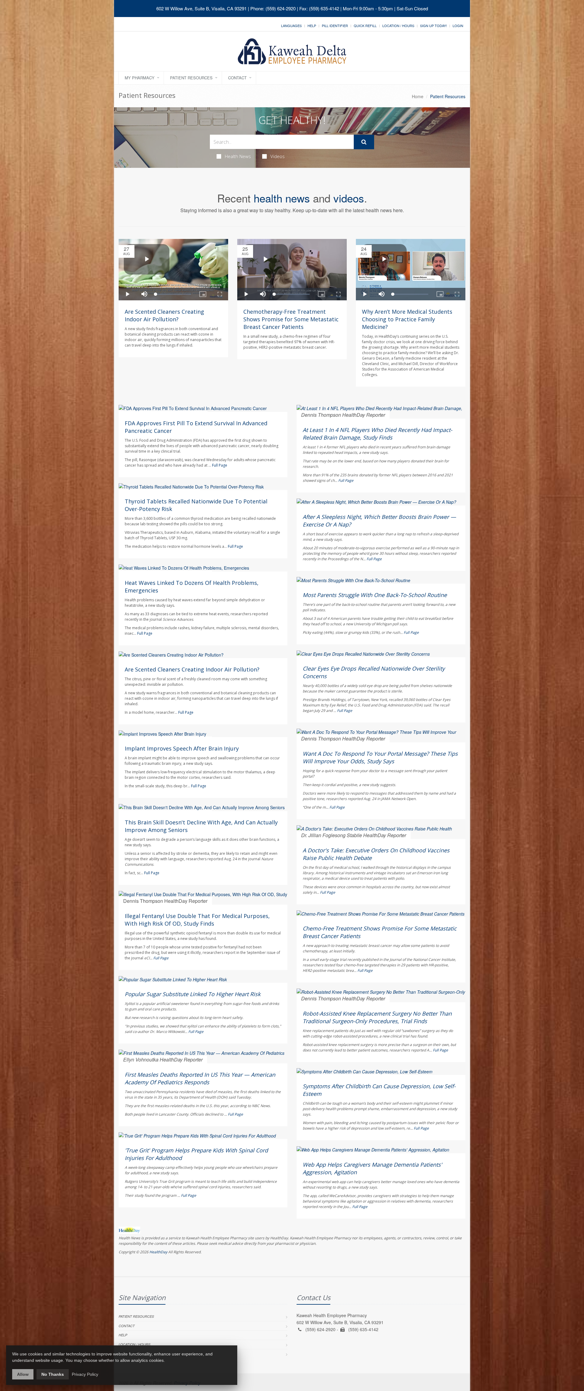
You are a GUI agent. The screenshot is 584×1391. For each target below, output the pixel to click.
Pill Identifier (335, 25)
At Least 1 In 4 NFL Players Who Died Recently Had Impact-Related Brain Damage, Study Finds (377, 433)
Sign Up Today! (433, 25)
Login (458, 25)
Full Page (219, 465)
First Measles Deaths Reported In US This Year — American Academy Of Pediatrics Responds (200, 1078)
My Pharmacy (140, 78)
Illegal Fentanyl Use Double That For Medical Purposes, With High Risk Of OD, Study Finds (197, 919)
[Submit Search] (364, 142)
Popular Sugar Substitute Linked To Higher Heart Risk (192, 994)
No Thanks (52, 1374)
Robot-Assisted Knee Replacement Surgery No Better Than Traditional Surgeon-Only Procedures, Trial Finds (377, 1017)
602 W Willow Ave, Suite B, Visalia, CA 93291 (201, 8)
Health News (238, 156)
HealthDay (158, 1252)
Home (417, 96)
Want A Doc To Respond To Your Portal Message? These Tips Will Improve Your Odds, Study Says (380, 757)
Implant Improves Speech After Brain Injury (182, 748)
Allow (23, 1374)
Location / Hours (398, 25)
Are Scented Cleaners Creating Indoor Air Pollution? (164, 315)
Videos (277, 156)
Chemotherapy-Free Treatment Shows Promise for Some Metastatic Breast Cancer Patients (291, 319)
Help (312, 25)
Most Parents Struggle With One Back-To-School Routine (375, 595)
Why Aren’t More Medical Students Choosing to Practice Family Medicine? (407, 319)
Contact (237, 78)
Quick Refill (365, 25)
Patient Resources (191, 78)
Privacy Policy (85, 1374)
